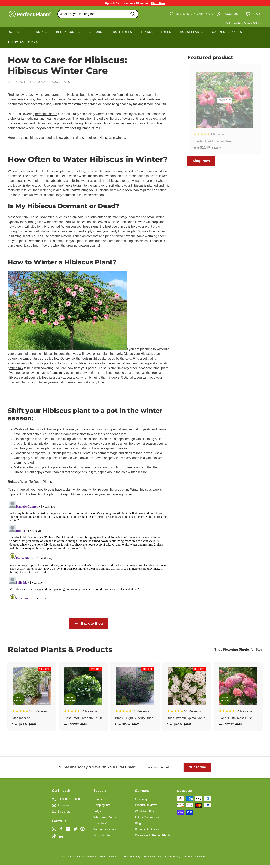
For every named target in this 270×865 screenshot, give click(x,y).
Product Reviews (146, 805)
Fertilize (19, 448)
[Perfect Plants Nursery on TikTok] (54, 836)
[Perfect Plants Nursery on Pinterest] (82, 829)
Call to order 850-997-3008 (243, 23)
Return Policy (172, 856)
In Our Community (147, 817)
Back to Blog (91, 623)
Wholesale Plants (104, 817)
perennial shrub (46, 114)
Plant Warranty (131, 856)
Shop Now (201, 161)
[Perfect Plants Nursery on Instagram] (54, 829)
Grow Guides (102, 835)
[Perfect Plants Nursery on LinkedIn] (61, 836)
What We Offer (144, 811)
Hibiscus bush (77, 94)
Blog (138, 823)
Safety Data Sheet (194, 856)
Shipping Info (101, 805)
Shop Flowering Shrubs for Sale (238, 649)
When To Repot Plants (36, 481)
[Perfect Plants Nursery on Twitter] (75, 829)
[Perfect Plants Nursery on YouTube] (68, 829)
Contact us (100, 799)
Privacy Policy (152, 856)
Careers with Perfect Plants (152, 835)
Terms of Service (109, 856)
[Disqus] (88, 549)
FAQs (97, 811)
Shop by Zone (102, 823)
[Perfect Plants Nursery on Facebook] (61, 829)
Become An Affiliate (147, 829)
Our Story (141, 799)
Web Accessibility (104, 829)
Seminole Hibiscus (83, 217)
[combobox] (97, 14)
